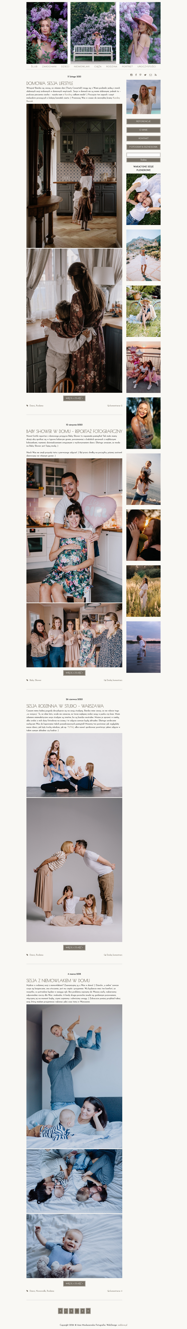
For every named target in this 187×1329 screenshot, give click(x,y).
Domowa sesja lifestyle (49, 83)
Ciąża (98, 66)
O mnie (143, 130)
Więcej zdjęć (76, 399)
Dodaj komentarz (114, 680)
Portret (127, 66)
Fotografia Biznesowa (143, 147)
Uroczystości (146, 66)
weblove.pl (122, 1325)
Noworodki (41, 1291)
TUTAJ (70, 727)
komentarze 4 (116, 1291)
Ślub (34, 66)
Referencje (143, 121)
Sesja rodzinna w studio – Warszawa (65, 706)
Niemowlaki (82, 66)
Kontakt (144, 138)
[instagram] (131, 75)
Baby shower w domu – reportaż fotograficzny (74, 431)
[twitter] (145, 75)
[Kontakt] (150, 75)
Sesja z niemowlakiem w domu (58, 980)
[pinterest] (140, 75)
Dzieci (65, 66)
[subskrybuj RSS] (156, 75)
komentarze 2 (116, 406)
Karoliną (68, 95)
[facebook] (136, 75)
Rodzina (111, 66)
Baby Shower (35, 680)
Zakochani (49, 66)
